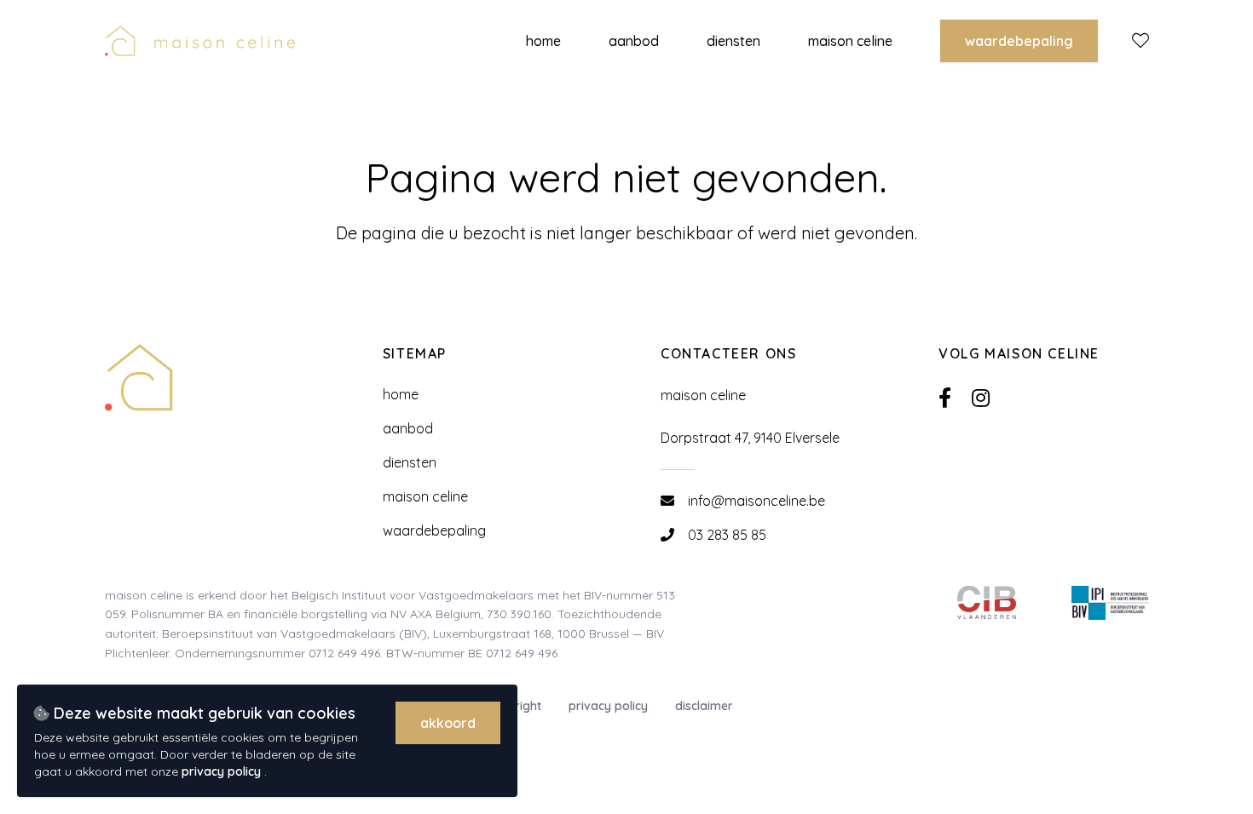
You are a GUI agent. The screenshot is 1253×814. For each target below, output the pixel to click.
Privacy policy (608, 706)
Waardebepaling (1019, 40)
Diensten (409, 462)
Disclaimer (704, 706)
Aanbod (408, 428)
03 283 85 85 (727, 534)
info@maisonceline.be (756, 500)
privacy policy (223, 771)
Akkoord (448, 722)
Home (401, 394)
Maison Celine (425, 496)
